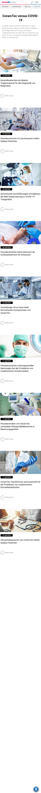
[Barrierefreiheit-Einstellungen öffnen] (36, 789)
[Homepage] (6, 2)
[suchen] (32, 2)
